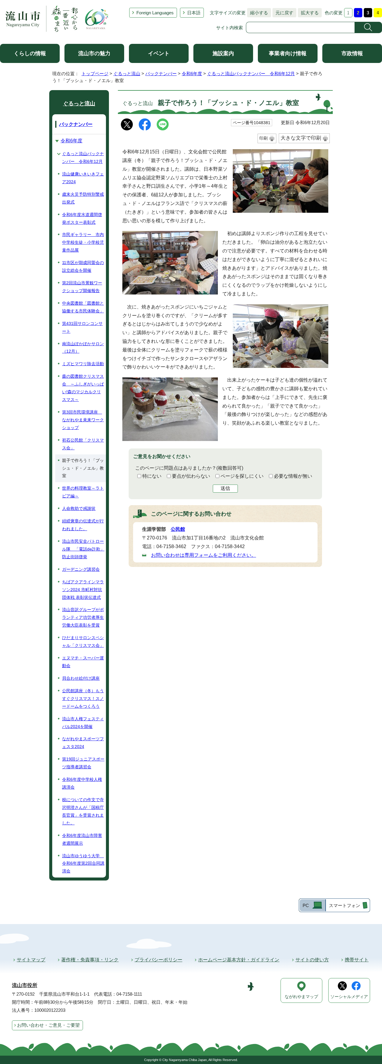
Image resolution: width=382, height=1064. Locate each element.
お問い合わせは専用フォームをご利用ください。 (203, 555)
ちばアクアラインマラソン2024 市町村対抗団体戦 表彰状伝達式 (83, 589)
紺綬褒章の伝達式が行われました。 (83, 525)
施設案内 (223, 53)
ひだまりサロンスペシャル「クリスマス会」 (83, 641)
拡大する (308, 12)
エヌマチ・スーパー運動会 (83, 662)
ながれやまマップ (301, 996)
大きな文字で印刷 (301, 138)
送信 (225, 488)
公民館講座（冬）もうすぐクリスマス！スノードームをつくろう (83, 698)
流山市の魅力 (94, 53)
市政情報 (352, 53)
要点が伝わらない (191, 476)
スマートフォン (344, 905)
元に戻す (282, 12)
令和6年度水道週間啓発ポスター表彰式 (82, 218)
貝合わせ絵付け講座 (81, 678)
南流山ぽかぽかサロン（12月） (83, 347)
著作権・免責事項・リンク (89, 959)
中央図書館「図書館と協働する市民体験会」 (83, 307)
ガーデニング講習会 (81, 569)
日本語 (194, 12)
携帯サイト (357, 959)
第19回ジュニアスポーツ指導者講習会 (83, 763)
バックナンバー (161, 73)
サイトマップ (31, 959)
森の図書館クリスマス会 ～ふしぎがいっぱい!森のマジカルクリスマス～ (83, 388)
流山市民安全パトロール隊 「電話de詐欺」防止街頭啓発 (83, 549)
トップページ (94, 73)
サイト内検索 (229, 27)
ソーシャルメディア (349, 996)
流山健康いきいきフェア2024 (83, 178)
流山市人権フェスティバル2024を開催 (83, 722)
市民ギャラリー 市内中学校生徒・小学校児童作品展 (83, 242)
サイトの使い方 (312, 959)
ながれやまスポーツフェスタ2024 (83, 742)
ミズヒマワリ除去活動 (83, 363)
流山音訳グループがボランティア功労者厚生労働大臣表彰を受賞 (83, 617)
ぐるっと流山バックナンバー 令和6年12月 (251, 73)
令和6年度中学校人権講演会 (82, 783)
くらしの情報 (30, 53)
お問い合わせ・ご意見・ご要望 (48, 1025)
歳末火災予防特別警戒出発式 (83, 198)
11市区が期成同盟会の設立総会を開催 (83, 266)
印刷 (263, 138)
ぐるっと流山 (126, 73)
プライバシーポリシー (158, 959)
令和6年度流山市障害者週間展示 (82, 839)
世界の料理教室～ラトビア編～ (83, 492)
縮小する (257, 12)
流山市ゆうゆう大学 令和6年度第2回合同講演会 (83, 863)
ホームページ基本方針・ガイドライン (238, 959)
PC (306, 905)
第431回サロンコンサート (82, 327)
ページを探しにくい (242, 476)
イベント (159, 53)
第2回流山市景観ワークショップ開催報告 (82, 286)
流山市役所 (24, 985)
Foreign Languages (155, 12)
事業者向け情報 (287, 53)
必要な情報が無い (293, 476)
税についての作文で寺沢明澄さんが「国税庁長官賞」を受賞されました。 (83, 811)
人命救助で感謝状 (79, 508)
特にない (151, 476)
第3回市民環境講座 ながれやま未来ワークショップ (83, 420)
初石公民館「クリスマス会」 (83, 444)
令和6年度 (192, 73)
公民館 (178, 529)
